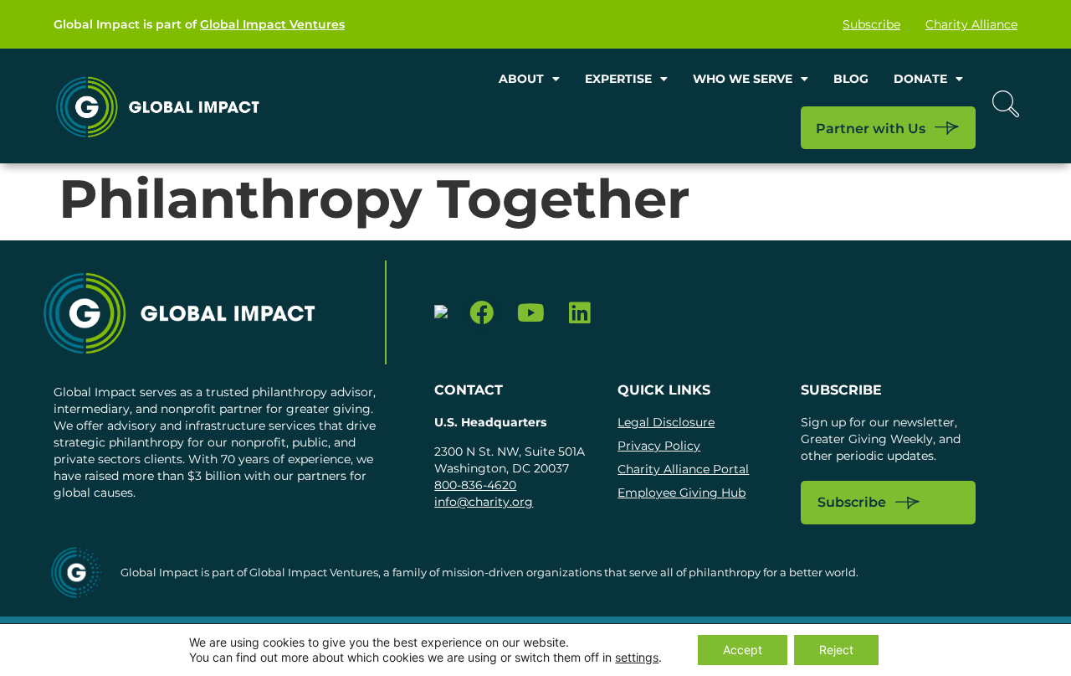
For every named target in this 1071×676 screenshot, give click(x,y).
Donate (920, 78)
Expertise (618, 78)
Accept (742, 649)
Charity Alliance (971, 24)
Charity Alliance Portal (683, 469)
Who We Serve (742, 78)
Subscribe (871, 24)
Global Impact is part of (199, 24)
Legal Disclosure (666, 422)
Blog (851, 78)
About (521, 78)
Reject (836, 649)
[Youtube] (531, 313)
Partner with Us (870, 129)
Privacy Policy (658, 445)
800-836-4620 (475, 485)
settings (636, 657)
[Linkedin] (580, 313)
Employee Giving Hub (681, 492)
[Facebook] (481, 313)
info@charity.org (483, 501)
